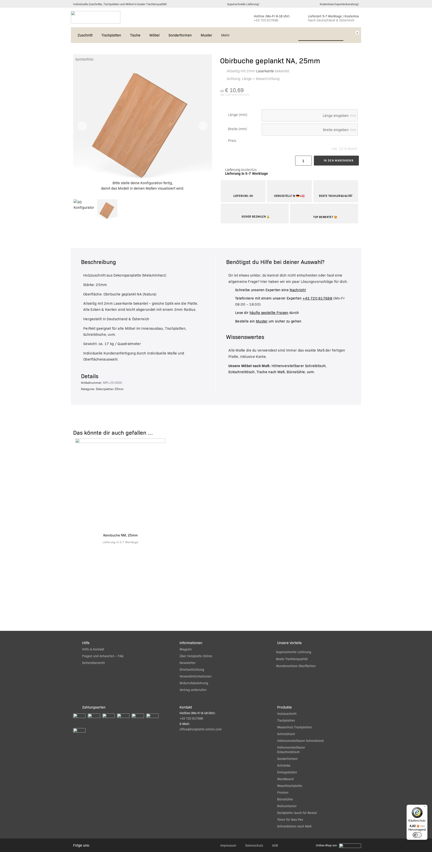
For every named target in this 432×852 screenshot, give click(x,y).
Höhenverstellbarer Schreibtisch (299, 365)
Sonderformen (180, 35)
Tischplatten (111, 35)
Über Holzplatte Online (196, 656)
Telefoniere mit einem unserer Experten (283, 298)
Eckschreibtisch (241, 371)
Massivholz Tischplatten (294, 727)
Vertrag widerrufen (193, 690)
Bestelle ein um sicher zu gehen (268, 321)
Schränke (283, 765)
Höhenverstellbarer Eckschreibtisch (291, 749)
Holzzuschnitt (287, 713)
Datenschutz (254, 845)
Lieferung (232, 169)
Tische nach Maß (270, 371)
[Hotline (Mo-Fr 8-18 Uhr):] (247, 17)
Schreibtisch (286, 734)
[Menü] (425, 807)
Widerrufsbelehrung (194, 683)
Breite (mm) (237, 129)
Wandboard (285, 779)
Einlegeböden (287, 772)
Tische (135, 35)
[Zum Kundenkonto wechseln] (348, 35)
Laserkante (265, 70)
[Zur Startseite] (95, 17)
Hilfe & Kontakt (93, 649)
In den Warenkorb (338, 160)
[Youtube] (119, 845)
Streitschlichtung (192, 669)
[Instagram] (98, 845)
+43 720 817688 (266, 20)
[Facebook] (108, 845)
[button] (82, 125)
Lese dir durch (267, 312)
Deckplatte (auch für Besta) (297, 813)
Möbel (154, 35)
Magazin (186, 649)
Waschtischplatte (289, 786)
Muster (206, 35)
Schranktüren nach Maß (294, 826)
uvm (310, 371)
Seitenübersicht (93, 663)
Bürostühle (296, 371)
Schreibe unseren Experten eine (270, 289)
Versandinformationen (196, 676)
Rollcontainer (287, 806)
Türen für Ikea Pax (290, 819)
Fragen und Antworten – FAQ (102, 656)
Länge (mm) (237, 114)
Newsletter (188, 663)
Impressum (228, 845)
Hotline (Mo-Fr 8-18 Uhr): (272, 16)
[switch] (417, 835)
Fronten (282, 792)
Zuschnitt (85, 35)
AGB (275, 845)
